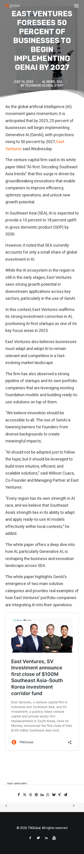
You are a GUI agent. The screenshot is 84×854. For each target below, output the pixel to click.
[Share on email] (65, 794)
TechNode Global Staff (44, 85)
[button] (76, 6)
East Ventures (17, 783)
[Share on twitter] (24, 794)
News (50, 81)
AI (43, 81)
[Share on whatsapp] (48, 794)
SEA (59, 81)
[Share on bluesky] (53, 794)
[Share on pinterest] (36, 794)
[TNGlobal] (12, 6)
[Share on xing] (59, 794)
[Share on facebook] (19, 794)
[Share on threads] (30, 794)
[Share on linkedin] (42, 794)
